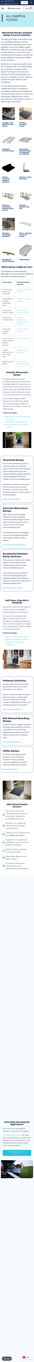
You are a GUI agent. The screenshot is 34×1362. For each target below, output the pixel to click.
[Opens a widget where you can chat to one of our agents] (7, 1359)
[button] (2, 8)
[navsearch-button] (31, 2)
